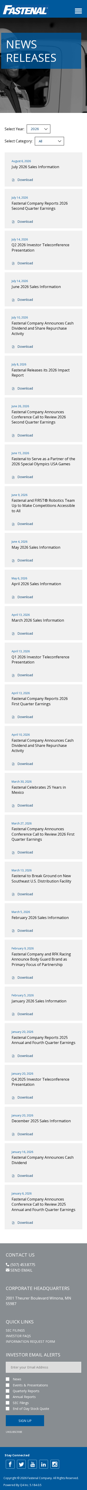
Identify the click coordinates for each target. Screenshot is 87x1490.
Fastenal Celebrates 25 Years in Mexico (39, 790)
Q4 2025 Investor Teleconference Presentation (40, 1082)
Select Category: (18, 141)
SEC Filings (15, 1330)
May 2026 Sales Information (36, 547)
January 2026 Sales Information (39, 1001)
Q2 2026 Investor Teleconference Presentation (40, 247)
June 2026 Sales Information (36, 286)
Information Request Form (30, 1341)
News (17, 1379)
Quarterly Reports (26, 1391)
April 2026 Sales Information (36, 583)
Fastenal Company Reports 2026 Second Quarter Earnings (40, 206)
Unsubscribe (14, 1432)
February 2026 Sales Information (40, 917)
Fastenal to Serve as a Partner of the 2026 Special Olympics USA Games (43, 461)
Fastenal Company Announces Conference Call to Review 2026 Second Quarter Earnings (39, 417)
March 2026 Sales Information (38, 620)
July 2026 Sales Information (35, 166)
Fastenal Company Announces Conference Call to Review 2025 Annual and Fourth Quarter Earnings (43, 1204)
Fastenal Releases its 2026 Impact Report (41, 373)
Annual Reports (24, 1396)
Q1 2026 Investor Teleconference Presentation (40, 659)
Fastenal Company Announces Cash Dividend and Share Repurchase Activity (43, 328)
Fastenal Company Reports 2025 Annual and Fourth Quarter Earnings (43, 1040)
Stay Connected (17, 1455)
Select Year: (14, 129)
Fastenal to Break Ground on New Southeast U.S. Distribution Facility (41, 878)
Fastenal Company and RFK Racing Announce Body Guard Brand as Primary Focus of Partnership (41, 959)
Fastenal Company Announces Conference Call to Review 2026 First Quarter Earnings (43, 834)
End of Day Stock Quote (31, 1408)
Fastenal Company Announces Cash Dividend (43, 1160)
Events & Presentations (30, 1385)
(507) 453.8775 (22, 1264)
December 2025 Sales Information (41, 1120)
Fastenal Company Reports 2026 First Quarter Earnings (40, 701)
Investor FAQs (18, 1336)
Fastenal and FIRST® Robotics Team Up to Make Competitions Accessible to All (43, 505)
